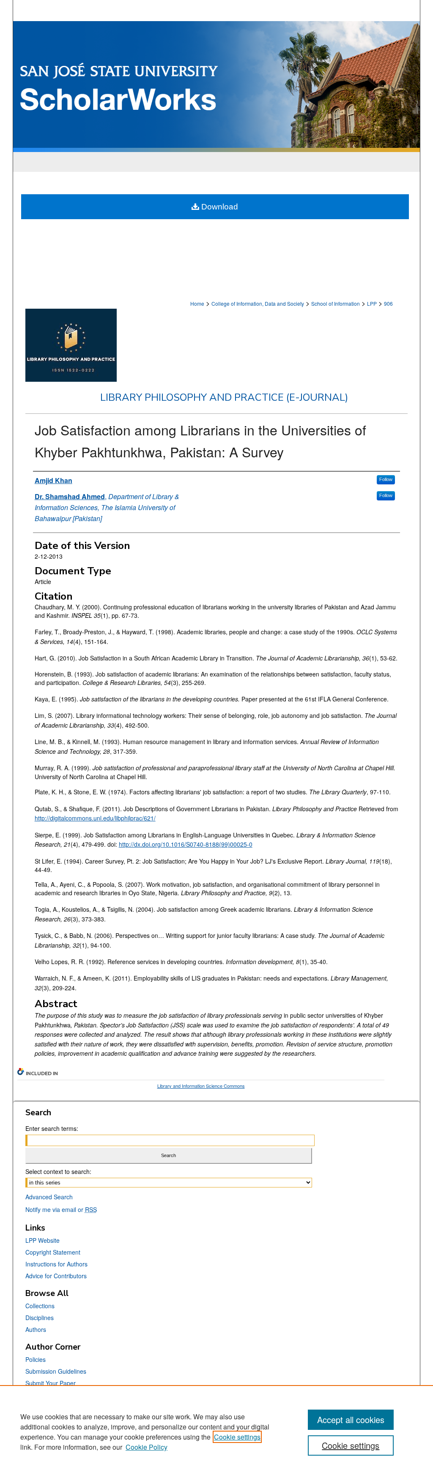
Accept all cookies (350, 1419)
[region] (216, 1431)
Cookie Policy (146, 1447)
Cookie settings (237, 1437)
